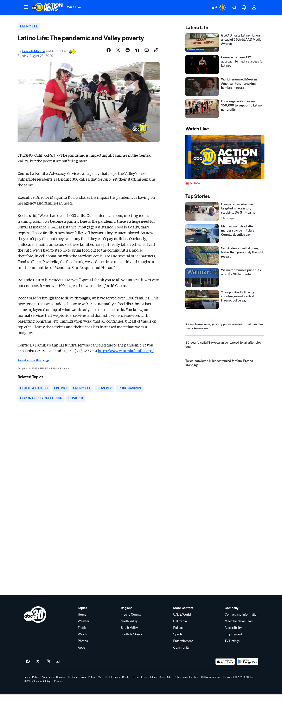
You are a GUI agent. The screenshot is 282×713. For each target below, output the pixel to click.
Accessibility (233, 627)
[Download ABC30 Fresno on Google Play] (247, 661)
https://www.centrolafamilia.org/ (125, 350)
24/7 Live (74, 7)
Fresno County (131, 614)
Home (82, 614)
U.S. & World (182, 614)
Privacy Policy (31, 677)
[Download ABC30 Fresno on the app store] (225, 661)
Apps (81, 647)
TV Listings (232, 641)
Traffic (82, 627)
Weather (83, 621)
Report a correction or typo (34, 360)
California (180, 621)
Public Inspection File (186, 677)
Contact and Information (241, 614)
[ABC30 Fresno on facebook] (28, 661)
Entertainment (183, 641)
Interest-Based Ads (160, 677)
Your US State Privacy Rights (113, 677)
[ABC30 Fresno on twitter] (38, 661)
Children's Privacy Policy (81, 677)
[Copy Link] (156, 50)
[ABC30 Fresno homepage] (47, 7)
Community (181, 647)
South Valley (129, 627)
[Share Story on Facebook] (108, 50)
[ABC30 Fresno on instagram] (48, 661)
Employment (233, 634)
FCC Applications (210, 677)
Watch (82, 634)
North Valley (129, 621)
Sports (177, 634)
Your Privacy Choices (53, 677)
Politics (178, 627)
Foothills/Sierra (131, 634)
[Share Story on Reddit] (127, 50)
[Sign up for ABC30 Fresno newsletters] (57, 661)
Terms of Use (140, 677)
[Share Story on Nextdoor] (137, 50)
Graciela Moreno (33, 51)
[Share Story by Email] (146, 50)
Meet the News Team (239, 621)
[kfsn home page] (35, 614)
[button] (25, 7)
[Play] (224, 157)
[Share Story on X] (118, 50)
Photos (83, 641)
